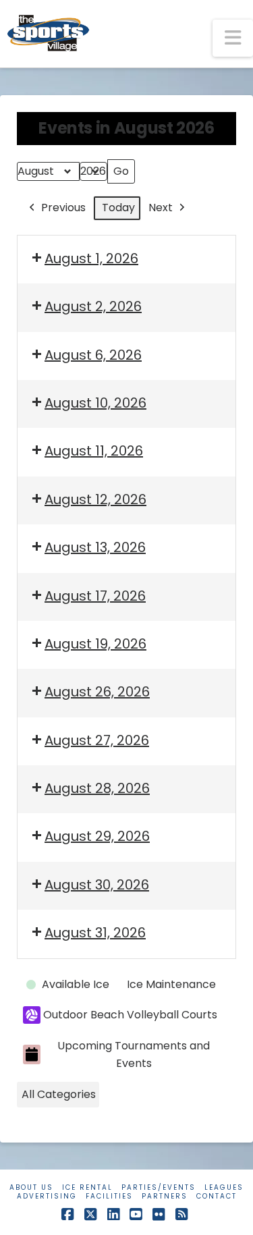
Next (160, 207)
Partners (165, 1196)
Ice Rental (87, 1187)
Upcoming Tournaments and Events (133, 1054)
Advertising (47, 1196)
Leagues (224, 1187)
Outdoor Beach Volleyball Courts (130, 1014)
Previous (63, 207)
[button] (233, 38)
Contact (216, 1196)
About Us (31, 1187)
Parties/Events (158, 1187)
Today (118, 207)
